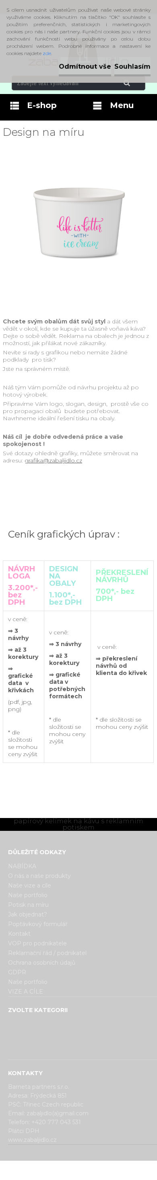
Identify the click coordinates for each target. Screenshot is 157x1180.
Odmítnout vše (85, 66)
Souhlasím (132, 66)
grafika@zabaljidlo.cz (53, 460)
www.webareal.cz (110, 1167)
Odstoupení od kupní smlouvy (89, 1173)
